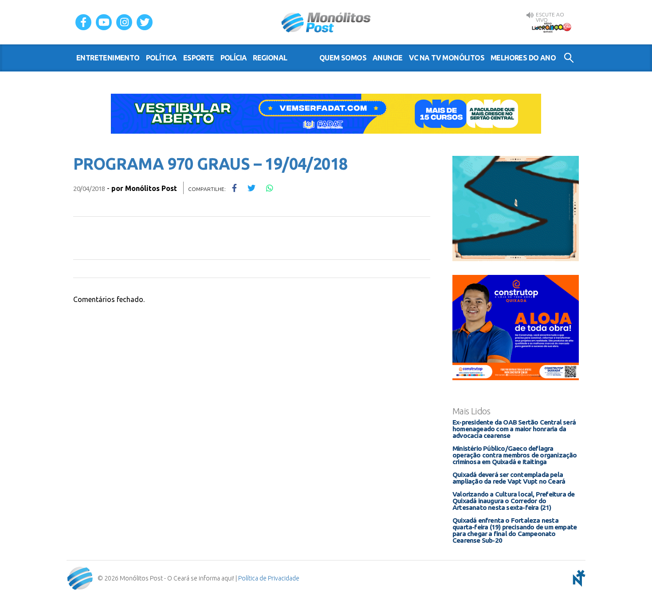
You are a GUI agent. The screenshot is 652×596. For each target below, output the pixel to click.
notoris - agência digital (577, 578)
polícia (233, 58)
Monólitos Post (326, 22)
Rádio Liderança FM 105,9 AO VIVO (551, 27)
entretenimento (108, 58)
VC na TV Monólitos (446, 58)
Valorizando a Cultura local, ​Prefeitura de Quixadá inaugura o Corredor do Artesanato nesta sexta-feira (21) (513, 500)
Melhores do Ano (523, 58)
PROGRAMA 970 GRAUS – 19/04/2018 (210, 164)
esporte (198, 58)
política (161, 58)
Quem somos (342, 58)
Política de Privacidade (268, 578)
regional (270, 58)
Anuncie (388, 58)
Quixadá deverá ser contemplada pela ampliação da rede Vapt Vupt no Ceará (508, 478)
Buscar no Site (569, 57)
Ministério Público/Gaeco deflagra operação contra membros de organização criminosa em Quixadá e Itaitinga (514, 455)
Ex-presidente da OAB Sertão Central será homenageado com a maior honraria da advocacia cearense (514, 428)
